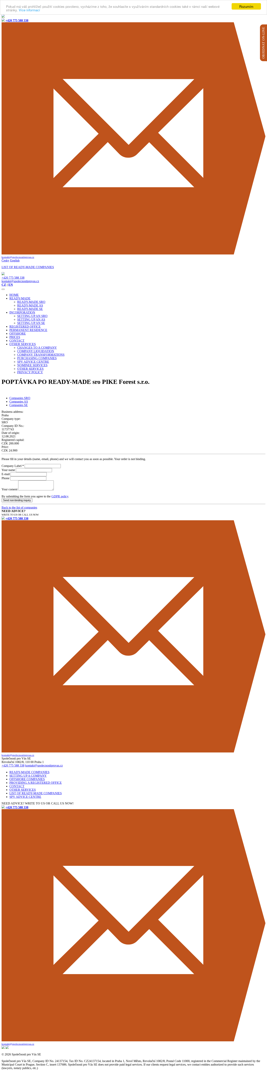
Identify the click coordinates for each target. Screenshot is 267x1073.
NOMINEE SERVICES (32, 365)
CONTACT (16, 340)
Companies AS (18, 401)
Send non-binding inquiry (17, 500)
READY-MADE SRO (31, 302)
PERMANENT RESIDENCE (28, 330)
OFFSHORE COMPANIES (27, 779)
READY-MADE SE (30, 309)
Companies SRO (19, 398)
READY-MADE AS (30, 305)
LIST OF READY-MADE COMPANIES (35, 793)
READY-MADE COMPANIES (29, 772)
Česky (5, 260)
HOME (14, 294)
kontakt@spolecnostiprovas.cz (20, 281)
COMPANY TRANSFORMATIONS (41, 354)
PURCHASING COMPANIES (37, 358)
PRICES (14, 337)
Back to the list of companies (19, 507)
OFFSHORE (17, 333)
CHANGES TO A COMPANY (37, 347)
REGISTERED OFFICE (25, 326)
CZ (4, 284)
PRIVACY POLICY (30, 372)
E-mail (6, 474)
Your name (8, 470)
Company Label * (13, 466)
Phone (5, 478)
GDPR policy (59, 496)
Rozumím (246, 6)
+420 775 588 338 (13, 277)
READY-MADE (19, 298)
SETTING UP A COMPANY (28, 775)
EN (10, 284)
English (15, 260)
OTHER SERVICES (22, 344)
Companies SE (18, 405)
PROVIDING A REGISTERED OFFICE (35, 782)
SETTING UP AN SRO (32, 316)
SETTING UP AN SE (31, 323)
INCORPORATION (22, 312)
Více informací (29, 9)
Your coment (9, 489)
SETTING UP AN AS (31, 319)
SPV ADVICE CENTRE (33, 361)
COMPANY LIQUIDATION (35, 351)
